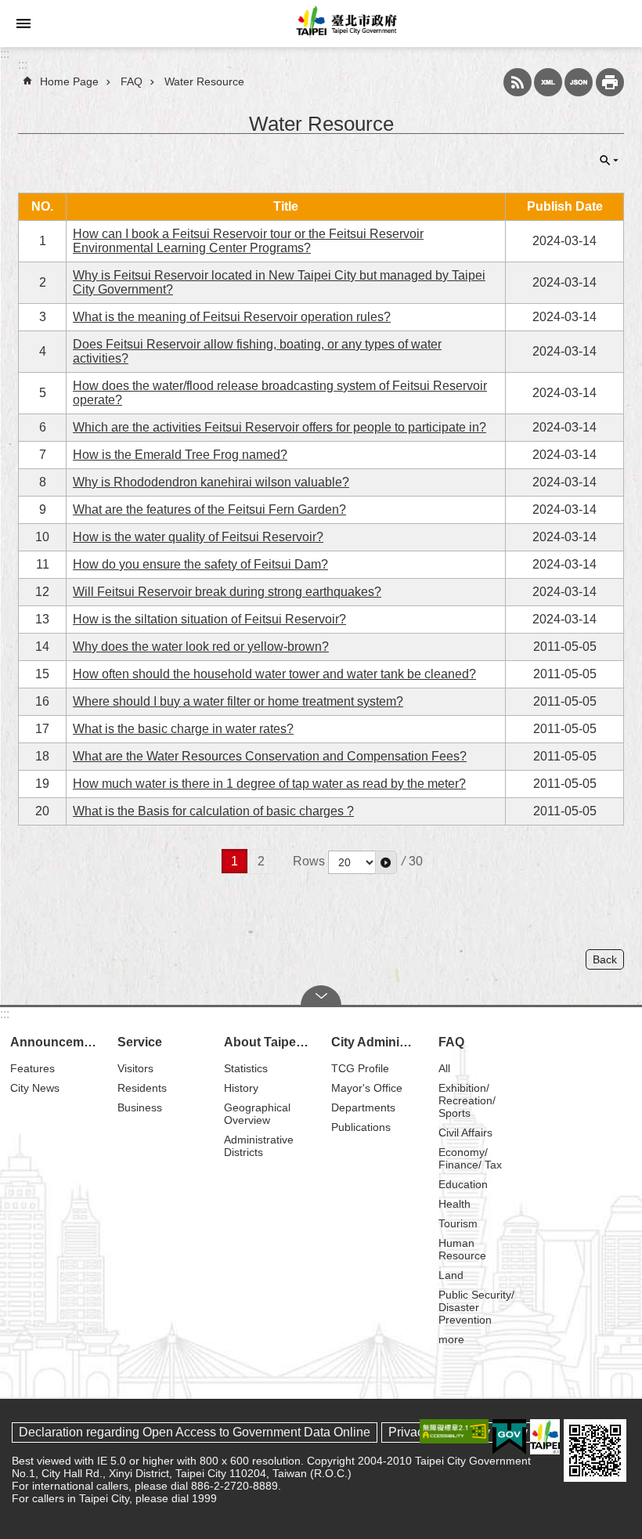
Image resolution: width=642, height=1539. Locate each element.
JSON (578, 82)
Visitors (135, 1068)
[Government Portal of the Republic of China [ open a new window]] (509, 1437)
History (241, 1088)
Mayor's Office (366, 1088)
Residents (142, 1088)
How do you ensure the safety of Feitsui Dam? (200, 564)
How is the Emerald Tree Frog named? (180, 454)
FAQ (131, 81)
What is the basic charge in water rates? (183, 728)
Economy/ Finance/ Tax (470, 1158)
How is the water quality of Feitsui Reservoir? (198, 537)
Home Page (69, 81)
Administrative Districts (259, 1145)
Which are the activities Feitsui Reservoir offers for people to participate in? (279, 427)
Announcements (56, 1042)
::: (4, 53)
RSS (517, 82)
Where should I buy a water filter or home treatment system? (238, 701)
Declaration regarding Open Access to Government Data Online (194, 1432)
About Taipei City (270, 1042)
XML (548, 82)
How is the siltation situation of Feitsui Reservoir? (209, 619)
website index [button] (23, 23)
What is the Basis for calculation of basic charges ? (213, 811)
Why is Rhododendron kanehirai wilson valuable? (211, 482)
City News (35, 1088)
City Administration (377, 1042)
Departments (363, 1107)
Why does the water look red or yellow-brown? (201, 646)
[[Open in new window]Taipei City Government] (545, 1436)
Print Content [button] (610, 82)
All (444, 1068)
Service (139, 1042)
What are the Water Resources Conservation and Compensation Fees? (270, 756)
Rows (309, 861)
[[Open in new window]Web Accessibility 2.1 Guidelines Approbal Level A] (454, 1431)
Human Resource (462, 1249)
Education (463, 1184)
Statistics (246, 1068)
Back (605, 959)
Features (32, 1068)
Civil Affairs (465, 1132)
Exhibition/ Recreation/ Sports (467, 1100)
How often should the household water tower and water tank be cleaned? (274, 674)
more (451, 1339)
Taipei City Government (344, 23)
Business (139, 1107)
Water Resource (204, 81)
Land (450, 1275)
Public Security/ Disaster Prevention (476, 1307)
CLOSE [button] (609, 160)
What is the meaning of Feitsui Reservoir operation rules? (232, 316)
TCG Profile (360, 1068)
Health (454, 1204)
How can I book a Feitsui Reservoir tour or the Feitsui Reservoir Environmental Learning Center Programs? (248, 241)
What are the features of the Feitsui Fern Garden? (209, 509)
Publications (361, 1127)
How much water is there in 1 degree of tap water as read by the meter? (269, 783)
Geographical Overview (257, 1113)
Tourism (458, 1223)
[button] (386, 862)
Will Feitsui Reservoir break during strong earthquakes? (227, 591)
